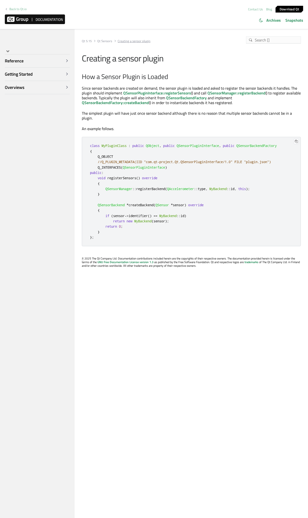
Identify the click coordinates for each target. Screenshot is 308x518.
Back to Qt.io (18, 9)
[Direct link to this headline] (170, 77)
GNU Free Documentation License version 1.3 (125, 262)
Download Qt (289, 8)
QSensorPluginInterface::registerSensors (157, 93)
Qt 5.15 (87, 41)
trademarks (251, 262)
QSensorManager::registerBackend (236, 93)
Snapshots (294, 20)
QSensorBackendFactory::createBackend (115, 103)
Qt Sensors (104, 41)
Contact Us (255, 9)
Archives (273, 20)
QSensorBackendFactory (186, 98)
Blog (269, 9)
